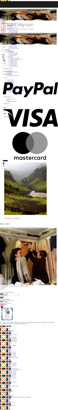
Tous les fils (9, 70)
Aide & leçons (7, 97)
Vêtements (9, 36)
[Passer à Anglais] (3, 54)
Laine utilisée (10, 56)
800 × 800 (16, 227)
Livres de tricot (10, 81)
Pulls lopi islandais (14, 30)
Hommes (12, 52)
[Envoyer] (3, 329)
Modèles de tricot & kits (10, 23)
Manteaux (12, 39)
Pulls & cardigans (13, 37)
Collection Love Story (14, 58)
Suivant (2, 288)
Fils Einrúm (9, 73)
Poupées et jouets (14, 33)
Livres (5, 77)
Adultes (11, 50)
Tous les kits (9, 26)
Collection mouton (14, 66)
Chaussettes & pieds (14, 48)
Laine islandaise (8, 68)
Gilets (11, 38)
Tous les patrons (10, 25)
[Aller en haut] (0, 325)
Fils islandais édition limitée (13, 75)
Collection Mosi (13, 65)
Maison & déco (13, 55)
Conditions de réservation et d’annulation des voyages (19, 90)
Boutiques (6, 103)
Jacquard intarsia (14, 32)
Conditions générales (11, 101)
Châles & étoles (13, 44)
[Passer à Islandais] (3, 58)
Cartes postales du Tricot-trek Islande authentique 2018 (35, 227)
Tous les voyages (11, 89)
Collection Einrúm (14, 64)
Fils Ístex (9, 74)
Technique (9, 29)
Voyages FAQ (10, 91)
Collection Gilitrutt (14, 60)
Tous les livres (10, 79)
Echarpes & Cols (13, 46)
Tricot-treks (7, 87)
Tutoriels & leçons (11, 99)
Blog (5, 94)
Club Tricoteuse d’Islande (12, 27)
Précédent (3, 287)
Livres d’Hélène (10, 82)
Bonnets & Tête (13, 43)
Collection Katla (13, 62)
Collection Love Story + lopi (16, 59)
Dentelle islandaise (14, 31)
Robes (11, 41)
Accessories (9, 42)
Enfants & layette (14, 53)
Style (8, 49)
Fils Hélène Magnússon (12, 72)
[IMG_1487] (28, 284)
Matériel (6, 84)
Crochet (11, 35)
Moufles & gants (13, 47)
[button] (4, 47)
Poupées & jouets (14, 54)
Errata (8, 100)
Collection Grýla (13, 61)
